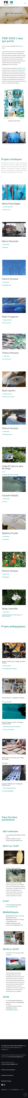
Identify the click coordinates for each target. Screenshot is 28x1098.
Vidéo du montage (7, 665)
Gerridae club (7, 285)
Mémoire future (7, 322)
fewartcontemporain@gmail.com (10, 1064)
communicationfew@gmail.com (16, 1056)
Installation (6, 539)
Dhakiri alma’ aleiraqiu (8, 396)
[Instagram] (4, 1085)
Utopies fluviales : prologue (11, 474)
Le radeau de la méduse (10, 668)
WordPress (21, 1089)
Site (4, 471)
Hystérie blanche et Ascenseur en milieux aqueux (12, 615)
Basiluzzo (5, 247)
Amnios (5, 501)
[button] (3, 192)
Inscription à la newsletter (7, 1075)
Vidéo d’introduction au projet (9, 788)
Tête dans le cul (7, 434)
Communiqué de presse (12, 906)
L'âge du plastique (8, 791)
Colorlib (9, 1089)
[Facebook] (2, 1085)
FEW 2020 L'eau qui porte (12, 40)
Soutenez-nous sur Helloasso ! (8, 1069)
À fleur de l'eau (6, 209)
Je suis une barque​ (8, 729)
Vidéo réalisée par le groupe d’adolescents (11, 726)
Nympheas (6, 577)
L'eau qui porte (7, 359)
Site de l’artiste (6, 244)
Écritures (5, 763)
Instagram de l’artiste (7, 320)
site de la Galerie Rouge (8, 206)
